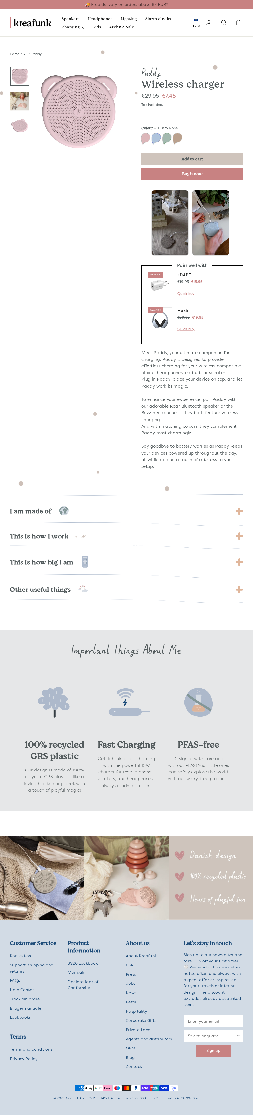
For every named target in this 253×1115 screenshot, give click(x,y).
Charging (71, 27)
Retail (132, 1002)
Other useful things (40, 589)
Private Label (139, 1029)
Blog (130, 1057)
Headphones (100, 18)
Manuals (76, 972)
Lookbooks (20, 1017)
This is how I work (39, 536)
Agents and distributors (149, 1039)
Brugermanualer (26, 1008)
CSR (130, 964)
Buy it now (192, 173)
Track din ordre (25, 998)
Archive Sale (121, 27)
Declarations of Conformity (83, 984)
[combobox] (212, 1036)
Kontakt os (20, 955)
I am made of (30, 511)
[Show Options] (238, 1036)
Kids (96, 27)
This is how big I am (41, 562)
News (131, 992)
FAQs (15, 980)
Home (15, 54)
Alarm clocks (158, 18)
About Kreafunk (141, 955)
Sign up (213, 1050)
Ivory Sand (177, 139)
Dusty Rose (145, 139)
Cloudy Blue (156, 139)
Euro (196, 25)
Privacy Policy (24, 1058)
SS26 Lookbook (83, 963)
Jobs (131, 983)
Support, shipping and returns (32, 968)
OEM (130, 1048)
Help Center (22, 989)
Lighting (129, 18)
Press (131, 974)
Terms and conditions (31, 1049)
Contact (134, 1066)
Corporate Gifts (141, 1020)
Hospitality (136, 1011)
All (25, 54)
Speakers (71, 18)
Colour (159, 128)
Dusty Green (167, 139)
